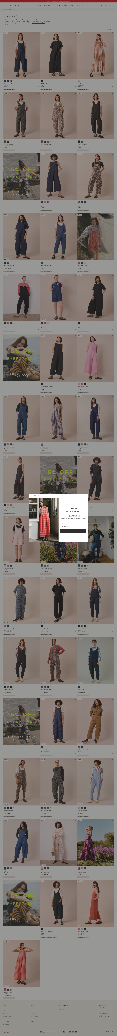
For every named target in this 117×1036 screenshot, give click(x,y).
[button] (86, 496)
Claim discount (73, 531)
